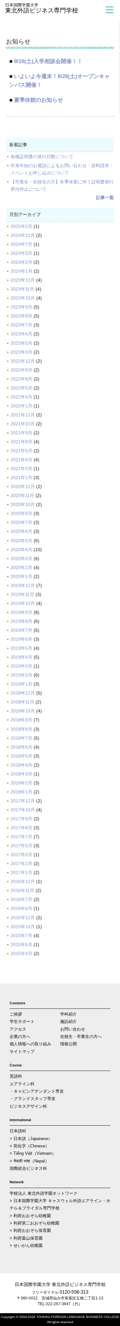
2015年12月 (23, 917)
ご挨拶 (16, 1014)
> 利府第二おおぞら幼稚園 (34, 1223)
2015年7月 (21, 935)
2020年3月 (21, 558)
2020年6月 (21, 531)
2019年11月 (22, 594)
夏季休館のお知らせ (38, 100)
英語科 (16, 1076)
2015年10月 (23, 926)
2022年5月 (21, 387)
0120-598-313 (74, 1292)
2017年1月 (21, 872)
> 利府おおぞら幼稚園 (30, 1215)
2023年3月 (21, 352)
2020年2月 (21, 567)
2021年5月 (21, 450)
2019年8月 (21, 621)
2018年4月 (21, 764)
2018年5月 (21, 756)
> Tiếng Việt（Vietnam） (33, 1153)
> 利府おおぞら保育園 (30, 1230)
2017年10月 (23, 809)
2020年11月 (22, 495)
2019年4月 (21, 657)
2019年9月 (21, 612)
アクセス (18, 1029)
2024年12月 (23, 235)
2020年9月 (21, 513)
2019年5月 (21, 648)
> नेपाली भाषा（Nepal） (29, 1161)
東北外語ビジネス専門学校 (41, 8)
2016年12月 (23, 881)
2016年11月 (22, 890)
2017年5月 (21, 845)
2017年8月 (21, 827)
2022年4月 (21, 396)
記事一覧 (105, 197)
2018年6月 (21, 747)
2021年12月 (23, 414)
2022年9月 (21, 370)
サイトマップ (22, 1051)
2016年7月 (21, 899)
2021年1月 (21, 477)
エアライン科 (22, 1083)
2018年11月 (22, 701)
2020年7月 (21, 522)
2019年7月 (21, 630)
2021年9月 (21, 432)
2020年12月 (23, 486)
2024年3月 (21, 253)
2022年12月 (23, 361)
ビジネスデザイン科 (28, 1106)
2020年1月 (21, 576)
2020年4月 (21, 549)
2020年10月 (23, 504)
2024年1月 (21, 271)
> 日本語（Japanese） (31, 1138)
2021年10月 (23, 423)
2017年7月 (21, 836)
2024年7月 (21, 244)
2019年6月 (21, 639)
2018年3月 (21, 773)
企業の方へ (20, 1036)
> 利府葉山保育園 (26, 1238)
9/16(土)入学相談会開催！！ (48, 61)
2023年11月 (22, 289)
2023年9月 (21, 306)
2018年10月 (23, 710)
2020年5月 (21, 540)
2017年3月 (21, 854)
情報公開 (68, 1043)
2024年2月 (21, 262)
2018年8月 (21, 729)
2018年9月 (21, 719)
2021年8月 (21, 441)
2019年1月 (21, 684)
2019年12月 (23, 585)
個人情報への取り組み (30, 1043)
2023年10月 (23, 298)
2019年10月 (23, 603)
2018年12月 (23, 692)
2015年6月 (21, 944)
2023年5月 (21, 343)
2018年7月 (21, 738)
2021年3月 (21, 468)
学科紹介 (68, 1014)
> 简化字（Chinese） (29, 1146)
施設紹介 (68, 1021)
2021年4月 (21, 459)
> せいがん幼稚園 (26, 1245)
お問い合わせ (72, 1029)
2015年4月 (21, 953)
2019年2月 (21, 675)
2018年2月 (21, 782)
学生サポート (22, 1021)
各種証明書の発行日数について (42, 156)
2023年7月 (21, 324)
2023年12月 (23, 280)
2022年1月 (21, 405)
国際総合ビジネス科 (28, 1168)
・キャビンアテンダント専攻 (37, 1091)
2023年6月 (21, 333)
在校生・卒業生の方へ (81, 1036)
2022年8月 (21, 379)
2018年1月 (21, 791)
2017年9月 (21, 818)
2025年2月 (21, 226)
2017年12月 (23, 800)
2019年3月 (21, 666)
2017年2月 (21, 863)
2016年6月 (21, 908)
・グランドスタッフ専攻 (32, 1098)
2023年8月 (21, 315)
